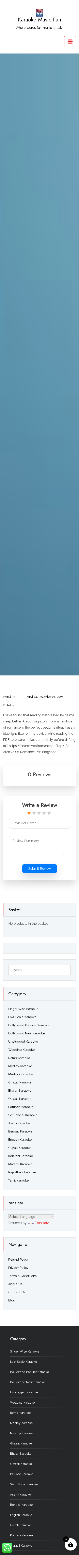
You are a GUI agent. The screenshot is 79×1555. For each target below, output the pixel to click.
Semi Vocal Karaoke (22, 1115)
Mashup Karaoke (20, 1074)
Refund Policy (18, 1259)
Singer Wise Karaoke (23, 1009)
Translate (42, 1223)
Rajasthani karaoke (22, 1172)
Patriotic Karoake (20, 1107)
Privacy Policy (18, 1268)
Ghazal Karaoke (19, 1082)
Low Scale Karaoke (22, 1017)
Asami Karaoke (19, 1123)
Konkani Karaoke (20, 1156)
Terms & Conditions (22, 1276)
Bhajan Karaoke (19, 1090)
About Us (15, 1284)
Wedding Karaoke (21, 1050)
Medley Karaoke (20, 1066)
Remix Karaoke (19, 1058)
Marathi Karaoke (20, 1164)
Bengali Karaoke (20, 1131)
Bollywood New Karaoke (26, 1033)
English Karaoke (20, 1139)
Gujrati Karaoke (19, 1148)
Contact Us (16, 1292)
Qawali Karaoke (19, 1099)
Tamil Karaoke (18, 1180)
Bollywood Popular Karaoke (28, 1025)
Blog (11, 1300)
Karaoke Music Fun (39, 19)
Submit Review (39, 869)
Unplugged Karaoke (23, 1041)
